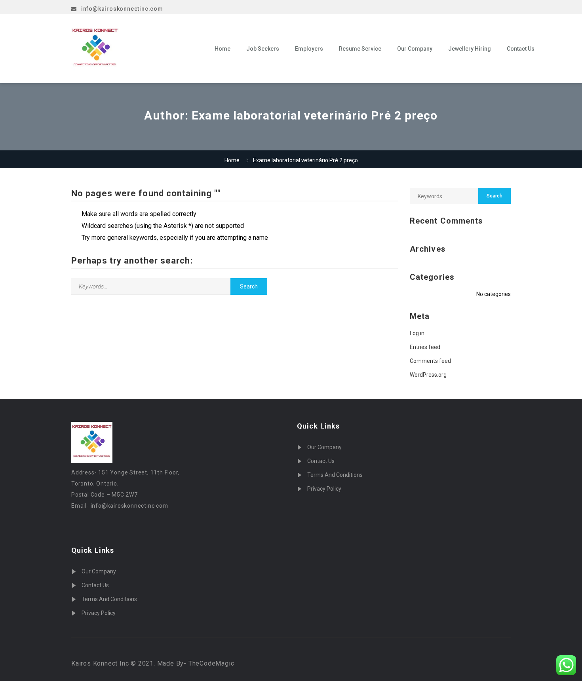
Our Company (414, 49)
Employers (309, 49)
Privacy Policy (99, 613)
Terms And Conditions (109, 599)
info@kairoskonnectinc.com (122, 9)
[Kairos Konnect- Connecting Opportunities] (137, 48)
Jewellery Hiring (469, 49)
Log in (417, 333)
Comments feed (430, 361)
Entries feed (425, 347)
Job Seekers (262, 49)
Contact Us (520, 49)
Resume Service (360, 49)
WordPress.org (428, 375)
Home (222, 49)
